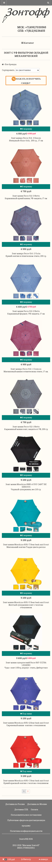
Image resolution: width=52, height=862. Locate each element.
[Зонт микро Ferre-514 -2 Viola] (26, 220)
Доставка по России (15, 804)
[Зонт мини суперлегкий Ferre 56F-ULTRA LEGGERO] (26, 629)
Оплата (34, 809)
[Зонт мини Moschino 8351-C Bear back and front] (26, 747)
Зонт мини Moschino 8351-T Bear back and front (26, 544)
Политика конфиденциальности (26, 831)
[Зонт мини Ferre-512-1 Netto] (26, 393)
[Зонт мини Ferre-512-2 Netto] (26, 278)
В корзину (27, 129)
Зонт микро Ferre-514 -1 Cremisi (26, 369)
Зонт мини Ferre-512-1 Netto (26, 426)
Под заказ (27, 713)
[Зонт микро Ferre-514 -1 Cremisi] (26, 336)
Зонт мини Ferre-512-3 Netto (26, 196)
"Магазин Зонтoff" (31, 845)
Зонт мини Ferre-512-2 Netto (26, 311)
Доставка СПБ (21, 809)
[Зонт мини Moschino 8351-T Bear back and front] (26, 511)
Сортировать (8, 70)
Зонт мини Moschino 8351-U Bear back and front (26, 602)
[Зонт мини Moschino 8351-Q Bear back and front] (26, 690)
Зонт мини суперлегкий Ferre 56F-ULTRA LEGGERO (26, 663)
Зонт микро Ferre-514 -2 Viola (26, 253)
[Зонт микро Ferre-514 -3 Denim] (26, 105)
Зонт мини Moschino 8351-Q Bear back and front (26, 723)
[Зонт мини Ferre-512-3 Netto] (26, 163)
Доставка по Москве (37, 804)
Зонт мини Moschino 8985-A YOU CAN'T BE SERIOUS (26, 485)
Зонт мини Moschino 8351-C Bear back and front (26, 780)
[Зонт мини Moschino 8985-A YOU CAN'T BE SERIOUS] (26, 451)
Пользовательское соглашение (26, 815)
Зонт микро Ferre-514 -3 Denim (26, 138)
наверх (44, 859)
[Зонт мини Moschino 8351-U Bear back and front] (26, 569)
